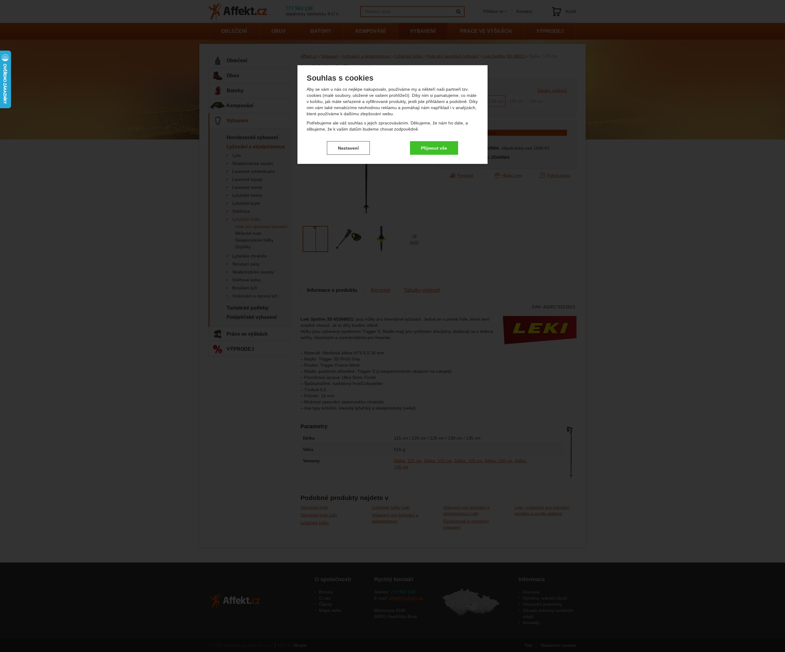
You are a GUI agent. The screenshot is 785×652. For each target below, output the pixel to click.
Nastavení (348, 147)
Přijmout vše (434, 147)
